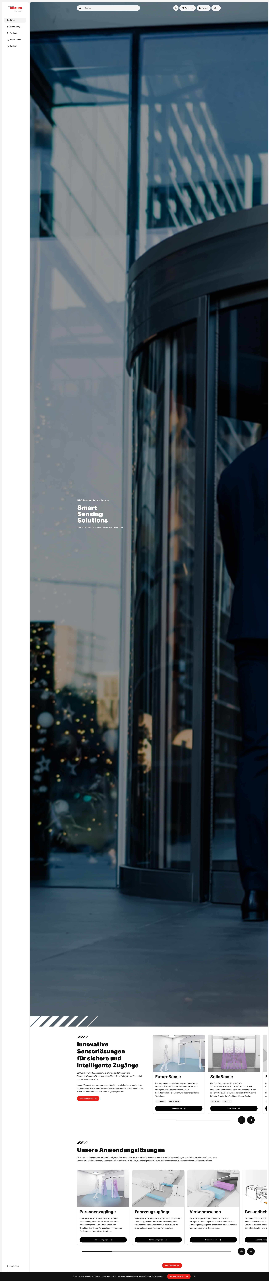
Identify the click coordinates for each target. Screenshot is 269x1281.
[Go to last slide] (241, 1120)
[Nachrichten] (176, 8)
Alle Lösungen (170, 1265)
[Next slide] (251, 1120)
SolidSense (232, 1108)
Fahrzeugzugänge (156, 1240)
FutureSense (177, 1108)
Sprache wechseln (177, 1276)
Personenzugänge (101, 1240)
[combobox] (108, 8)
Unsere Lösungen (86, 1098)
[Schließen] (194, 1276)
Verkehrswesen (211, 1240)
